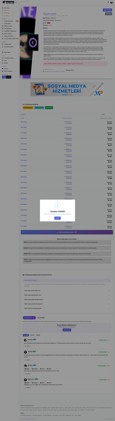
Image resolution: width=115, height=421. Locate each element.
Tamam (57, 218)
